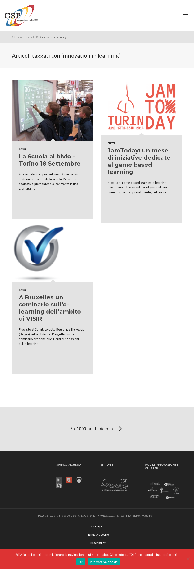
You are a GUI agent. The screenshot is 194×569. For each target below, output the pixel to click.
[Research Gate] (61, 480)
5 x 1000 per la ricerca (92, 428)
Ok (81, 562)
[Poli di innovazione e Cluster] (163, 491)
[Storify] (61, 485)
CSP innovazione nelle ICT (26, 37)
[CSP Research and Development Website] (115, 484)
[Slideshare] (81, 480)
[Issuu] (71, 480)
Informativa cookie (104, 562)
